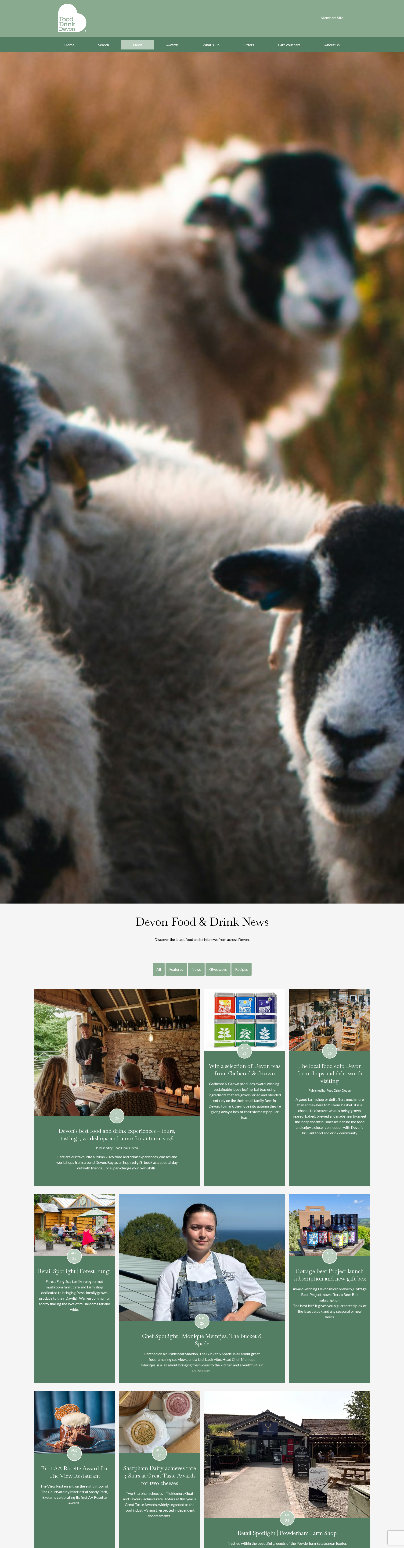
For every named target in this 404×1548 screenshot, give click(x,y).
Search (103, 44)
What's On (211, 44)
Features (176, 969)
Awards (172, 44)
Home (69, 44)
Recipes (241, 969)
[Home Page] (78, 18)
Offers (248, 44)
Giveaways (218, 969)
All (158, 969)
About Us (332, 44)
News (137, 44)
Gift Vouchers (289, 44)
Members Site (332, 17)
